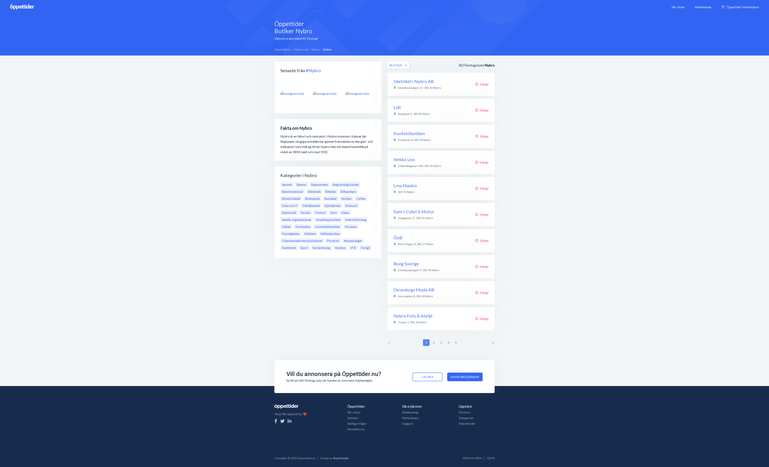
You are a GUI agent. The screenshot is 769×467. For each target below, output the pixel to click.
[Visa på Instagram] (294, 93)
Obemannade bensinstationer (302, 241)
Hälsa (345, 212)
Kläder (286, 226)
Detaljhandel (311, 205)
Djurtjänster (332, 205)
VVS (353, 248)
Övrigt (365, 248)
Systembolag (321, 248)
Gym (333, 212)
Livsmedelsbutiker (327, 226)
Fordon (305, 212)
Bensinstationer (292, 191)
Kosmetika (302, 226)
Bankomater (319, 184)
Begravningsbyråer (346, 184)
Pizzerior (333, 241)
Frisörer (320, 212)
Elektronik (289, 212)
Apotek (287, 184)
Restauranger (353, 241)
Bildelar (330, 191)
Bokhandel (312, 198)
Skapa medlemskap (465, 377)
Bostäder (330, 198)
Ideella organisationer (297, 219)
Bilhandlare (348, 191)
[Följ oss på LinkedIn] (289, 421)
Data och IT (290, 205)
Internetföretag (355, 219)
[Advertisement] (412, 30)
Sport (304, 248)
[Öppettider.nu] (22, 6)
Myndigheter (291, 234)
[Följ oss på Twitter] (282, 421)
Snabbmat (289, 248)
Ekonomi (351, 205)
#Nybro (313, 70)
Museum (351, 226)
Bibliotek (314, 191)
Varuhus (340, 248)
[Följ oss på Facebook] (275, 421)
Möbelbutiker (330, 234)
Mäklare (310, 234)
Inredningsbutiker (328, 219)
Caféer (361, 198)
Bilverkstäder (291, 198)
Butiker (346, 198)
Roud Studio (341, 458)
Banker (302, 184)
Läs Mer (427, 377)
